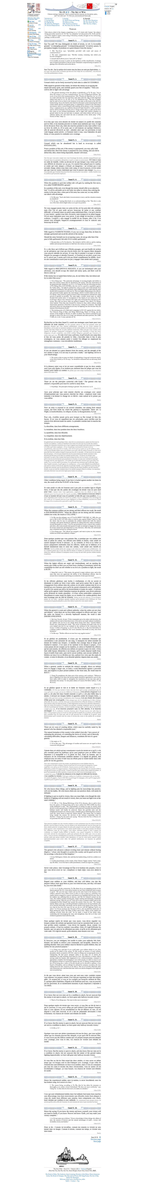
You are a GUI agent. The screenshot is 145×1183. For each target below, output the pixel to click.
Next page (97, 1141)
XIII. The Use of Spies (90, 24)
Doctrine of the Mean (82, 1174)
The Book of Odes (51, 1174)
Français (83, 1169)
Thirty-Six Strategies (72, 1177)
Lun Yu (31, 25)
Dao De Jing (33, 44)
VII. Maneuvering (68, 22)
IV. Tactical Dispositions (52, 25)
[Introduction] (66, 12)
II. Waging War (49, 22)
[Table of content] (68, 12)
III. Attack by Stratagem (52, 24)
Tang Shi (32, 47)
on (79, 1169)
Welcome (62, 1179)
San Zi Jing (32, 36)
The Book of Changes (57, 1176)
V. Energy (65, 18)
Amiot (108, 13)
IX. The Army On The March (71, 25)
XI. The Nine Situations (90, 20)
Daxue (31, 29)
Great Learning (70, 1174)
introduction (77, 1179)
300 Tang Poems (84, 1176)
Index (67, 1181)
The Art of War (94, 1176)
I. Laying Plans (49, 20)
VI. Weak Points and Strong (71, 20)
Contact (73, 1181)
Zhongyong (32, 32)
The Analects (61, 1174)
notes (71, 1179)
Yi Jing (31, 40)
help (67, 1179)
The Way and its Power (71, 1176)
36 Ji (30, 55)
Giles (108, 12)
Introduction (48, 18)
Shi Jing (31, 21)
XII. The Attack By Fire (90, 22)
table (83, 1179)
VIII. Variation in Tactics (70, 24)
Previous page (96, 1139)
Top (78, 1181)
